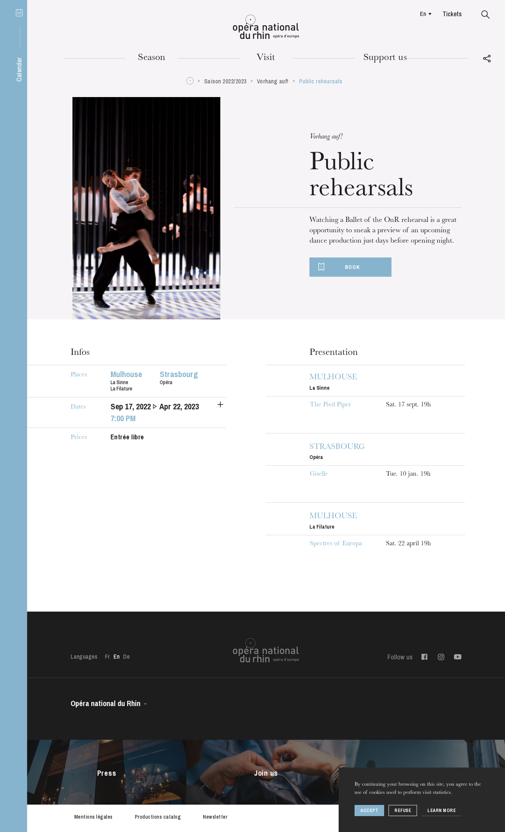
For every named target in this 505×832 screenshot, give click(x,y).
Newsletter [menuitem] (215, 816)
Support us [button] (385, 58)
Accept (369, 810)
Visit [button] (266, 58)
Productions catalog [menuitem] (158, 816)
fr (107, 656)
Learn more (441, 810)
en (423, 14)
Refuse (402, 810)
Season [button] (151, 58)
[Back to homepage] (266, 27)
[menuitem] (424, 14)
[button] (485, 14)
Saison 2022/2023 (225, 81)
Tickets (452, 14)
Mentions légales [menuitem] (93, 816)
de (126, 656)
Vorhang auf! (273, 81)
